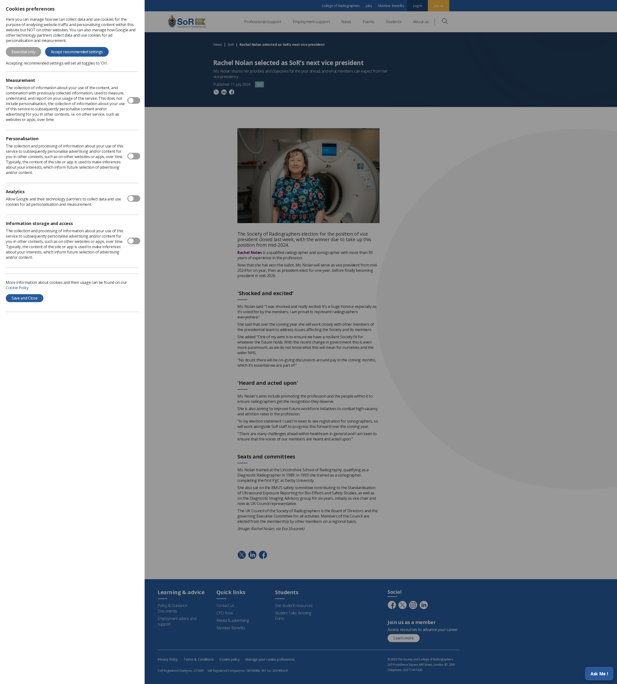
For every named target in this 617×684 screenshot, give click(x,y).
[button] (599, 673)
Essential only (23, 51)
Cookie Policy (17, 287)
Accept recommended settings (77, 51)
